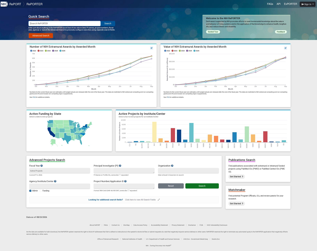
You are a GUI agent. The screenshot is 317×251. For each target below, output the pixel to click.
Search (107, 23)
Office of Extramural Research (108, 239)
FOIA (201, 225)
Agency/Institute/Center (41, 181)
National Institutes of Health (132, 239)
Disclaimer (192, 225)
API (279, 4)
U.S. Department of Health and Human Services (163, 239)
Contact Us (115, 225)
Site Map (126, 225)
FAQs (270, 4)
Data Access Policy (140, 225)
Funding (45, 191)
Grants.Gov (216, 239)
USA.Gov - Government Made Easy (195, 239)
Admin (35, 191)
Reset (171, 186)
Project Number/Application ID (109, 181)
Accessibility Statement (159, 225)
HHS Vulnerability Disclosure (217, 225)
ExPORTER (290, 4)
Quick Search (38, 16)
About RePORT (95, 225)
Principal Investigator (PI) (106, 165)
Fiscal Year (34, 165)
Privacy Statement (178, 225)
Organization (164, 165)
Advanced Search (40, 35)
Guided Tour (213, 32)
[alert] (124, 199)
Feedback (281, 32)
